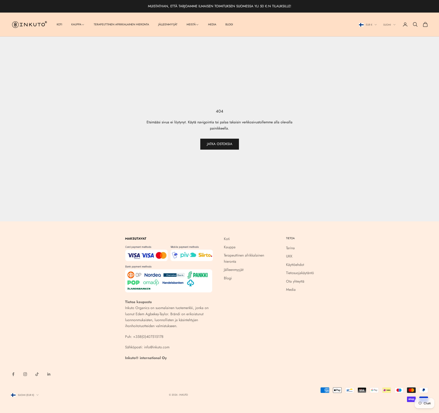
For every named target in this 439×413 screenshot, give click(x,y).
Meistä (191, 24)
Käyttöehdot (295, 264)
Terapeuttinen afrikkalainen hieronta (121, 24)
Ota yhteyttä (295, 281)
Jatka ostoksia (219, 143)
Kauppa (76, 24)
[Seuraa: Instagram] (25, 374)
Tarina (290, 248)
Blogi (229, 24)
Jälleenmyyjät (167, 24)
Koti (59, 24)
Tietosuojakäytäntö (300, 272)
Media (212, 24)
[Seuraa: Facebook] (13, 374)
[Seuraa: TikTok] (37, 374)
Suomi (387, 24)
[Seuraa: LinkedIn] (49, 374)
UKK (289, 256)
